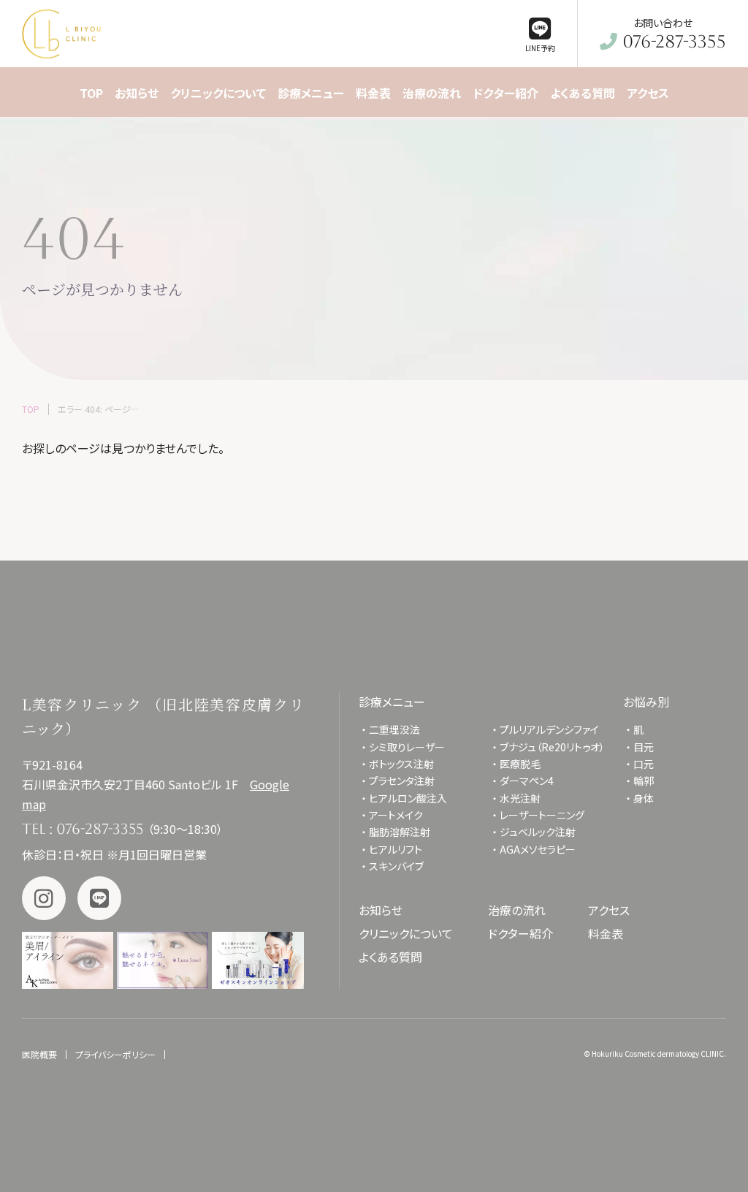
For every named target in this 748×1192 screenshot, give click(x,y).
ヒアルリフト (395, 849)
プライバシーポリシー (115, 1054)
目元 (643, 747)
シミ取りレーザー (412, 747)
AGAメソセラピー (538, 849)
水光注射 (520, 798)
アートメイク (396, 815)
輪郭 (643, 780)
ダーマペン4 (527, 780)
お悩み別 (646, 701)
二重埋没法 (394, 729)
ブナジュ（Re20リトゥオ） (552, 747)
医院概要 (39, 1054)
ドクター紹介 (520, 933)
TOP (30, 409)
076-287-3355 (99, 829)
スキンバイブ (396, 866)
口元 (643, 763)
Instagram (44, 898)
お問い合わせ (674, 34)
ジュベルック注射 (538, 831)
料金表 (605, 933)
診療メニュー (392, 701)
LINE (99, 898)
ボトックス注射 (401, 763)
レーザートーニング (542, 815)
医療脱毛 (520, 763)
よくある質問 (390, 956)
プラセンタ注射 (402, 780)
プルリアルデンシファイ (549, 729)
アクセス (609, 910)
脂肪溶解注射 (399, 831)
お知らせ (380, 910)
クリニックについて (406, 933)
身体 (643, 798)
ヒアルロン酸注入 (408, 798)
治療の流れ (517, 910)
